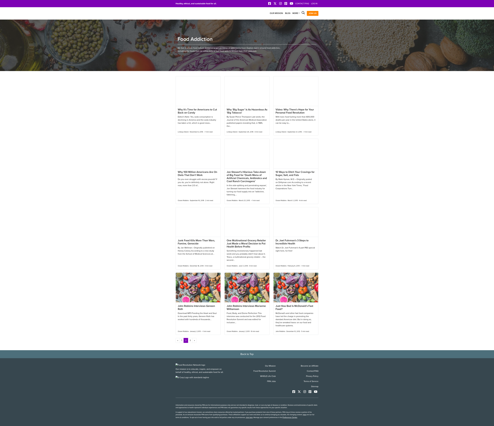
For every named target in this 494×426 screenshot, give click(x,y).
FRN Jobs (271, 381)
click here (249, 417)
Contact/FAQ (302, 3)
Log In (314, 3)
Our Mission (276, 13)
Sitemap (314, 386)
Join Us (313, 13)
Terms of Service (311, 381)
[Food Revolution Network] (190, 365)
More (295, 13)
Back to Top (247, 354)
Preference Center (290, 417)
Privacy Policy (312, 376)
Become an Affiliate (309, 366)
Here (304, 415)
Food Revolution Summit (264, 371)
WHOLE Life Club (268, 376)
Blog (287, 13)
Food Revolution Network (188, 13)
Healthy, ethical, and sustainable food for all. (196, 3)
